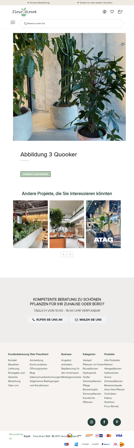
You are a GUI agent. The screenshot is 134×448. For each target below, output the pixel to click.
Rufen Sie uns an (49, 320)
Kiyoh (27, 436)
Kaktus (108, 398)
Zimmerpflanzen (92, 394)
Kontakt (12, 360)
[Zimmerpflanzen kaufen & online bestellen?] (24, 11)
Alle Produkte (112, 360)
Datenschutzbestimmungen (45, 377)
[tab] (19, 380)
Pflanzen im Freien (93, 364)
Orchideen (110, 394)
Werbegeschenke (71, 377)
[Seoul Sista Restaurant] (30, 224)
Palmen (108, 364)
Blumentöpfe (90, 389)
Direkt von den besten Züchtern (96, 2)
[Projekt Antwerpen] (67, 224)
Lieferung (13, 368)
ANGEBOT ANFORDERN (35, 174)
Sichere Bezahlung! (40, 2)
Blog (32, 373)
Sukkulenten (111, 373)
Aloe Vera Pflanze (114, 389)
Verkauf (87, 360)
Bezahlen (13, 364)
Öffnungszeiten (39, 368)
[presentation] (63, 254)
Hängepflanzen (113, 368)
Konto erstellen (38, 364)
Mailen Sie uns (91, 320)
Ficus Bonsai (111, 406)
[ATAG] (103, 224)
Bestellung (14, 381)
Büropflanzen (90, 368)
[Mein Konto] (104, 12)
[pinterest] (117, 422)
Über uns (13, 385)
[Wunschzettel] (112, 12)
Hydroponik (89, 373)
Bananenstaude (113, 385)
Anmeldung (36, 360)
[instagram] (91, 422)
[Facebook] (104, 422)
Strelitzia (109, 402)
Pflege (86, 385)
